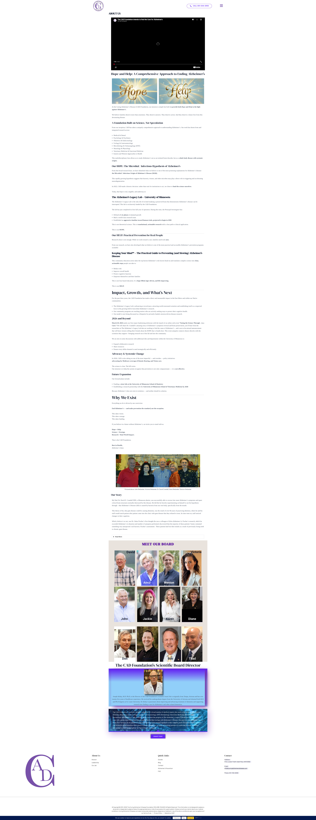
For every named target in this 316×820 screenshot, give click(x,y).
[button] (199, 6)
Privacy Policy (158, 813)
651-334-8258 (233, 773)
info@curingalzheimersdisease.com (235, 768)
